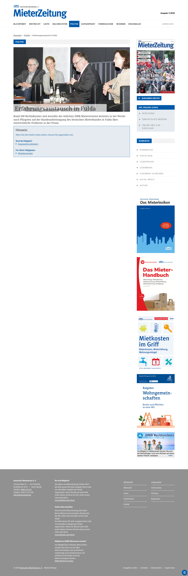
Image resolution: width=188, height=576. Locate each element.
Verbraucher (105, 24)
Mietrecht (35, 24)
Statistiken (146, 156)
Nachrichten (60, 24)
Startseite (17, 35)
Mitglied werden (25, 153)
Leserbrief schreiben (152, 173)
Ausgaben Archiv (151, 98)
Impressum (170, 567)
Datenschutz (156, 567)
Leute (47, 24)
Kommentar (146, 150)
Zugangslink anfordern (28, 144)
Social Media (147, 179)
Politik (74, 24)
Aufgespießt (88, 24)
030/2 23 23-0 (26, 489)
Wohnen (121, 24)
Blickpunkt (19, 24)
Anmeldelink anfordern (65, 500)
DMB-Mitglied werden (154, 119)
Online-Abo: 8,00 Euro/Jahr (151, 126)
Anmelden (167, 24)
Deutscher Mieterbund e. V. (31, 567)
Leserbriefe (146, 168)
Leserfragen (147, 162)
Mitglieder (148, 113)
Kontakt (144, 567)
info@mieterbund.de (22, 495)
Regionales (135, 24)
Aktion (144, 185)
